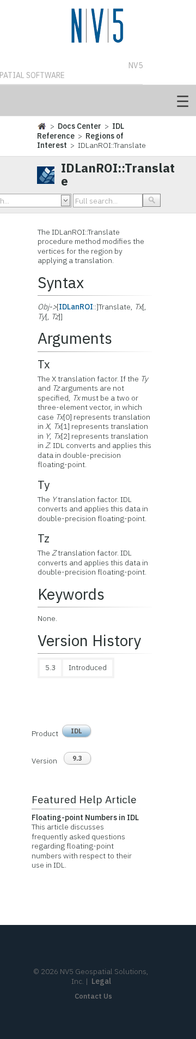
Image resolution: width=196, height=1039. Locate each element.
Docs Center (79, 126)
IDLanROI (76, 307)
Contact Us (93, 996)
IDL (76, 731)
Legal (101, 981)
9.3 (77, 758)
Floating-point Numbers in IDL (85, 817)
